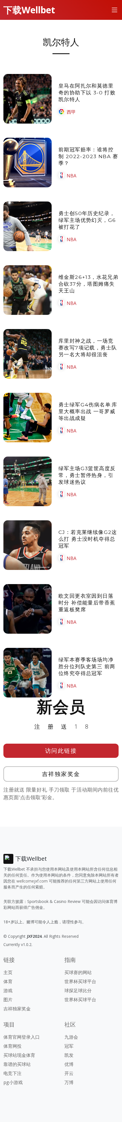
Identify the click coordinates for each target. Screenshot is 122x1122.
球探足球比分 (78, 990)
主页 (7, 972)
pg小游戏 (13, 1082)
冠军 (68, 1046)
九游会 (71, 1037)
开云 (68, 1073)
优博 (68, 1064)
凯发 (68, 1055)
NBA (71, 176)
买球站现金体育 (19, 1055)
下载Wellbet (29, 10)
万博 (68, 1082)
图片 (7, 999)
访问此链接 (61, 750)
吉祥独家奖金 (61, 774)
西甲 (71, 112)
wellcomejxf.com (32, 881)
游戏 (7, 990)
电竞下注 (12, 1073)
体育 (7, 981)
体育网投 (12, 1046)
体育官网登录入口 (21, 1037)
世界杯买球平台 (80, 981)
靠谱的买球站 (17, 1064)
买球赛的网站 (78, 972)
